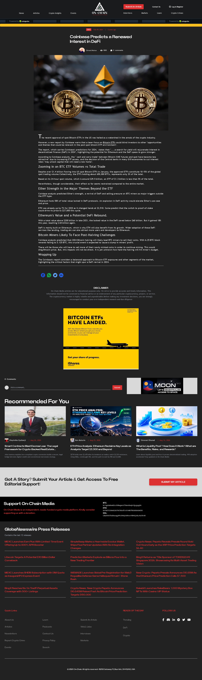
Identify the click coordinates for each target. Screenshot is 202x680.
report (57, 142)
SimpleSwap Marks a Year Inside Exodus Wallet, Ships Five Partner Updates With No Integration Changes (97, 545)
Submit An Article (134, 7)
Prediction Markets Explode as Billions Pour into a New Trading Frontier (98, 559)
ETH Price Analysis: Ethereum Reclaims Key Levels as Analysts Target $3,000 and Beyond (100, 448)
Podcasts (47, 627)
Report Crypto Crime (15, 641)
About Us (9, 620)
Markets (144, 13)
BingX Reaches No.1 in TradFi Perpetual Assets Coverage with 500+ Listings (31, 590)
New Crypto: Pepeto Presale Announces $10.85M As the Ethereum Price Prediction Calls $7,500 (166, 574)
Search (46, 647)
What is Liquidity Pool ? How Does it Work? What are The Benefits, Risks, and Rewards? (166, 448)
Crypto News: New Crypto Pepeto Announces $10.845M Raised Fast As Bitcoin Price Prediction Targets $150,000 (98, 591)
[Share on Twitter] (55, 275)
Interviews (127, 13)
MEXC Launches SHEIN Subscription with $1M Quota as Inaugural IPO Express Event (34, 574)
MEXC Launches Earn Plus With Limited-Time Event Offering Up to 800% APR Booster (34, 543)
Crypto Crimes (177, 13)
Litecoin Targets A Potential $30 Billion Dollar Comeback (30, 559)
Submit (117, 388)
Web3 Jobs (86, 627)
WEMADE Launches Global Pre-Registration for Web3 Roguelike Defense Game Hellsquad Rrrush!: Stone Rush (100, 576)
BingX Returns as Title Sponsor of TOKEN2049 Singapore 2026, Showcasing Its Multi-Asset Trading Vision (166, 560)
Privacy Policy (49, 641)
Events (73, 13)
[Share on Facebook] (43, 275)
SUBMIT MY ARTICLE (173, 482)
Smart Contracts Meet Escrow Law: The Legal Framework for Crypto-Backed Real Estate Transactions (31, 448)
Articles (36, 13)
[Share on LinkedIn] (61, 275)
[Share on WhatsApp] (49, 275)
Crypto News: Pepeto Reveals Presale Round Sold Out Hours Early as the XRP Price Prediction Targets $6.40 (165, 545)
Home (21, 13)
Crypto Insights (55, 13)
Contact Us (156, 7)
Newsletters (11, 634)
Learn (159, 13)
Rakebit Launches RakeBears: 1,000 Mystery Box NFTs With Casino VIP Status (164, 590)
